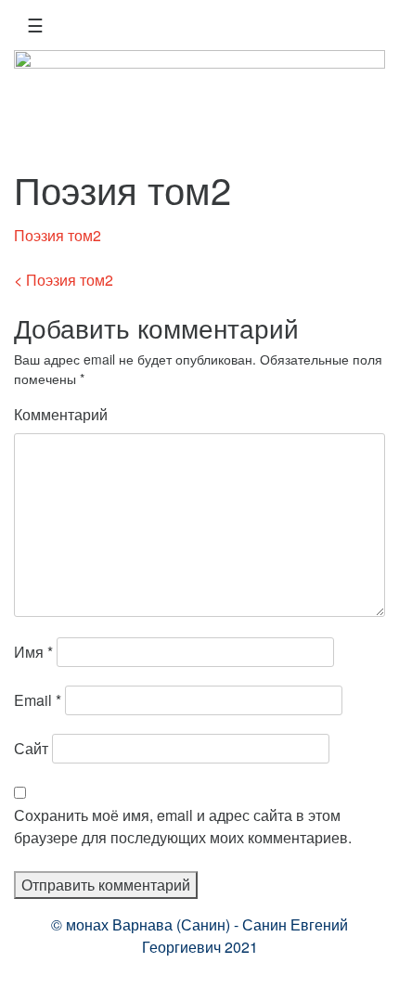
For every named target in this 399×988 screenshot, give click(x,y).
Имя (33, 651)
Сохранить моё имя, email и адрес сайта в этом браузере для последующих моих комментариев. (183, 826)
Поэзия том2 (57, 235)
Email (37, 700)
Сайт (31, 748)
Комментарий (61, 414)
